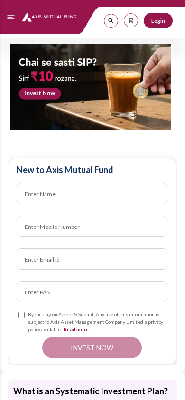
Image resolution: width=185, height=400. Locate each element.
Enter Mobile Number (52, 226)
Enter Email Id (42, 259)
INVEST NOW (92, 348)
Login (158, 21)
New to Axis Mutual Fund (65, 169)
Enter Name (40, 193)
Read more (76, 329)
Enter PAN (38, 291)
